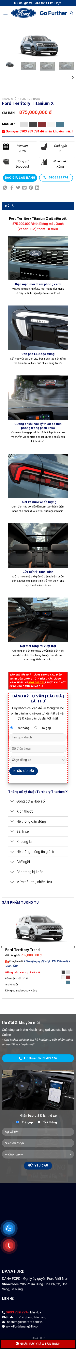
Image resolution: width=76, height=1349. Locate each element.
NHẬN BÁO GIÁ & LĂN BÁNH (39, 1344)
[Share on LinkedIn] (37, 188)
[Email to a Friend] (24, 188)
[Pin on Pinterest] (31, 188)
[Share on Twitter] (18, 188)
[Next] (67, 45)
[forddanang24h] (39, 13)
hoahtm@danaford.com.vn (25, 1322)
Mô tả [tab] (9, 205)
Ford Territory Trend (22, 950)
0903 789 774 (17, 1312)
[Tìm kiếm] (71, 13)
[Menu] (5, 13)
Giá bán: (8, 113)
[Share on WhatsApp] (5, 188)
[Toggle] (12, 801)
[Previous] (8, 45)
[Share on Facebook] (12, 188)
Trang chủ (9, 98)
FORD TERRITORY (30, 98)
